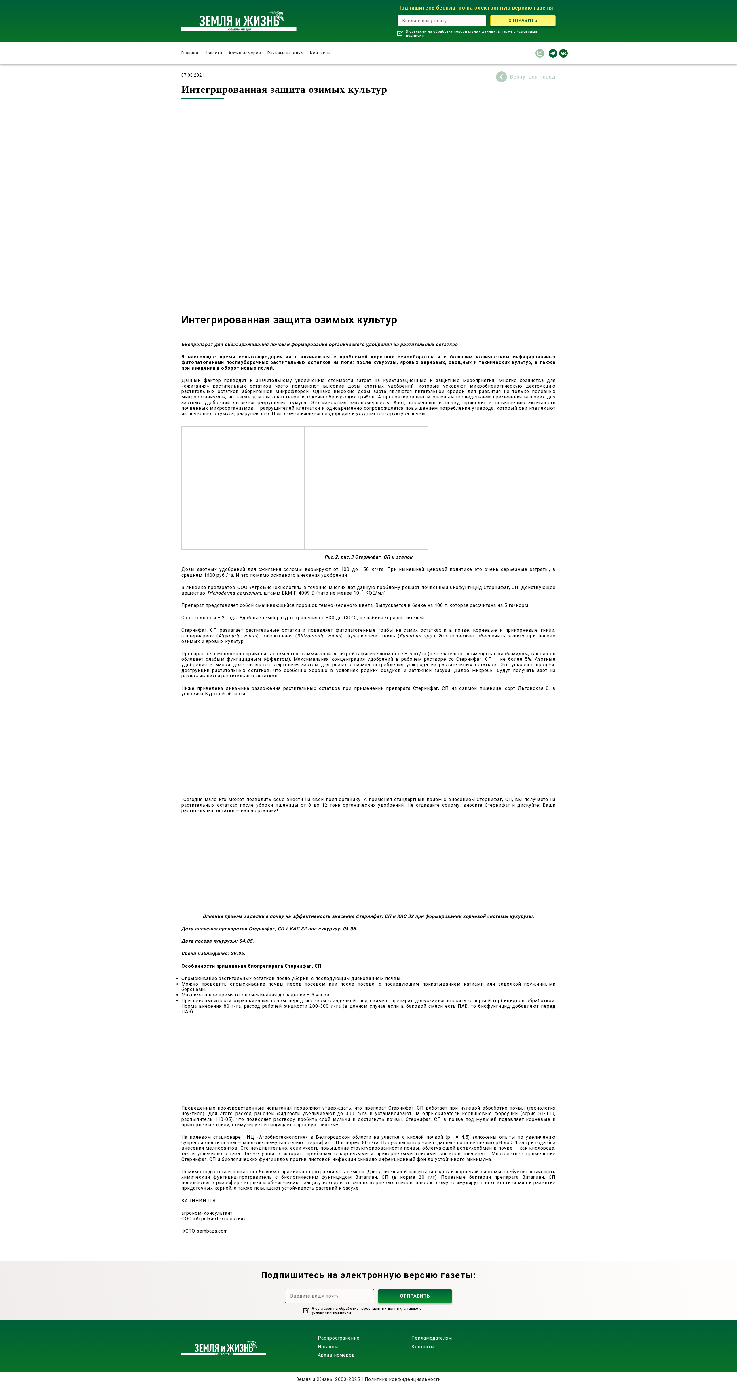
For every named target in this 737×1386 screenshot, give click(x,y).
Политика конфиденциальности (403, 1379)
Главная (189, 53)
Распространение (339, 1338)
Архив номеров (245, 53)
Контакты (320, 53)
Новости (213, 53)
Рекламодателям (285, 53)
